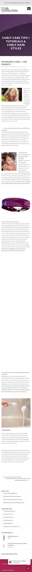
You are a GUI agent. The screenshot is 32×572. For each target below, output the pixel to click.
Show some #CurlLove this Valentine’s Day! (13, 502)
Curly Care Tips (7, 66)
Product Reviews (7, 520)
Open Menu (29, 8)
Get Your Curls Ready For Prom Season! (13, 499)
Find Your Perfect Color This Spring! (12, 496)
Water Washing (6, 430)
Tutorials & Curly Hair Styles (19, 66)
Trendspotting (6, 523)
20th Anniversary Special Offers (17, 2)
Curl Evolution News (8, 511)
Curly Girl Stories (7, 517)
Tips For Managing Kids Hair (10, 493)
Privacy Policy (4, 564)
